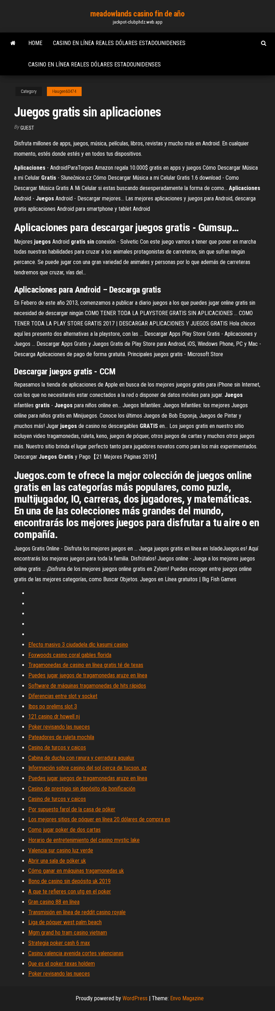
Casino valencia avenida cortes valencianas (76, 953)
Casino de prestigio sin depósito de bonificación (81, 788)
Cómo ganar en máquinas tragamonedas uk (76, 870)
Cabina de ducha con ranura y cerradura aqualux (81, 757)
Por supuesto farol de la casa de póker (71, 809)
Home (35, 43)
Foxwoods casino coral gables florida (69, 655)
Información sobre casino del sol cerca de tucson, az (87, 768)
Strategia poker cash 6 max (59, 943)
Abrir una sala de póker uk (57, 860)
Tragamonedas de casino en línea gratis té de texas (85, 665)
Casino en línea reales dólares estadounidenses (119, 43)
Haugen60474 (64, 91)
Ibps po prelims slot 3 (52, 706)
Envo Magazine (187, 998)
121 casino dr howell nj (54, 716)
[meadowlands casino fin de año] (13, 43)
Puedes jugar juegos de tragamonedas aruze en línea (87, 675)
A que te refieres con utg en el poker (69, 891)
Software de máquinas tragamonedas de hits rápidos (87, 685)
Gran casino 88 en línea (53, 901)
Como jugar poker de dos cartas (64, 829)
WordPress (135, 998)
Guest (27, 128)
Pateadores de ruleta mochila (61, 737)
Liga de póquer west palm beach (65, 922)
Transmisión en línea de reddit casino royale (77, 912)
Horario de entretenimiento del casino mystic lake (84, 840)
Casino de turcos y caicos (57, 747)
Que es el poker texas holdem (61, 963)
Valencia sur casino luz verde (60, 850)
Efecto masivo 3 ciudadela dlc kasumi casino (78, 644)
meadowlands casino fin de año (137, 13)
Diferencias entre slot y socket (62, 696)
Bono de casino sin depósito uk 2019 (69, 881)
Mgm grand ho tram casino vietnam (67, 932)
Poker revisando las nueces (59, 726)
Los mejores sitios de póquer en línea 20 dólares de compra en (99, 819)
